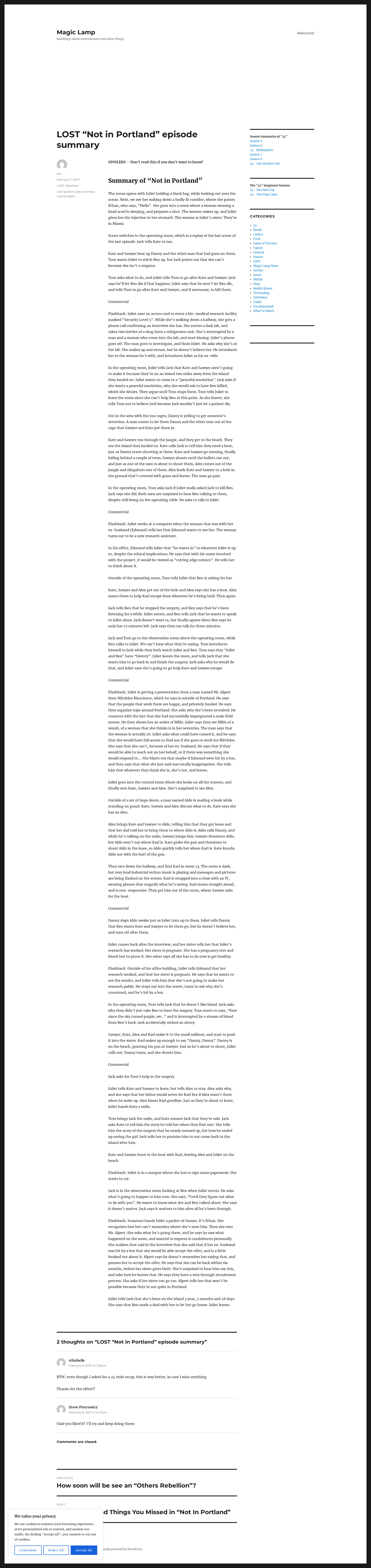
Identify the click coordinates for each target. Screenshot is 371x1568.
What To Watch (263, 311)
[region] (56, 1534)
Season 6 (256, 145)
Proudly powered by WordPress (121, 1549)
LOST (60, 185)
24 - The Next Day (262, 190)
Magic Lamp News (265, 266)
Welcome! (305, 33)
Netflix (258, 279)
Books (257, 230)
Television (72, 185)
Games (258, 248)
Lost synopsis (66, 196)
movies (258, 270)
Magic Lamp (76, 32)
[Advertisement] (185, 97)
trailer (257, 302)
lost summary (85, 191)
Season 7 (256, 154)
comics (258, 234)
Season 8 (256, 159)
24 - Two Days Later (263, 194)
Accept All (84, 1550)
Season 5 (256, 141)
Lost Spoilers (65, 191)
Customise (27, 1550)
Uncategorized (263, 306)
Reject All (56, 1550)
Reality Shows (262, 288)
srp (59, 173)
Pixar (256, 284)
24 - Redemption (261, 150)
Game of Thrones (265, 243)
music (257, 275)
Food (256, 239)
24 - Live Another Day (265, 163)
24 (255, 225)
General (258, 252)
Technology (261, 293)
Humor (258, 257)
